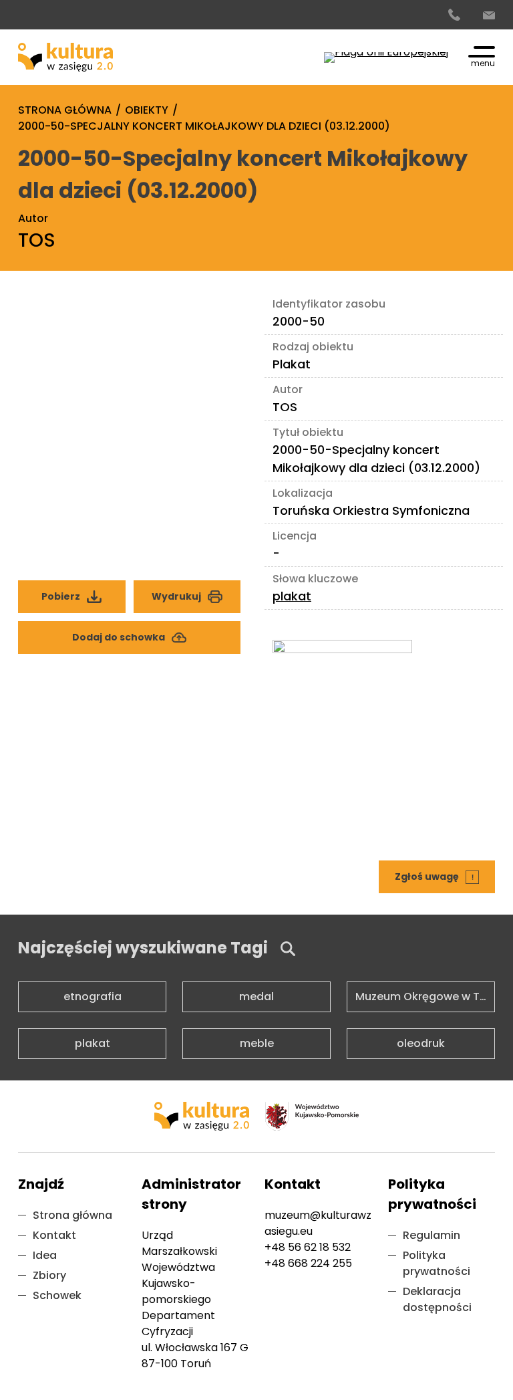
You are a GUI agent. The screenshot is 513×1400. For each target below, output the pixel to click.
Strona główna (72, 1215)
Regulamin (431, 1235)
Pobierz (83, 591)
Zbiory (49, 1275)
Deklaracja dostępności (437, 1299)
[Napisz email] (489, 15)
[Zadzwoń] (454, 15)
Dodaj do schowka (118, 637)
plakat (292, 596)
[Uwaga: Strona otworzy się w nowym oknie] (386, 57)
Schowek (57, 1295)
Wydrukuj (176, 596)
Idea (45, 1255)
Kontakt (54, 1235)
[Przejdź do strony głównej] (65, 57)
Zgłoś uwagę (439, 871)
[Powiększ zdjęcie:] (129, 410)
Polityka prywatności (436, 1263)
